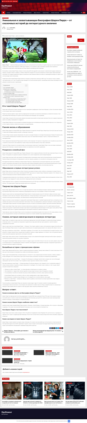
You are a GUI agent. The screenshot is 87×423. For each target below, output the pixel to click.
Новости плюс (70, 201)
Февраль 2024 (70, 129)
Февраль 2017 (70, 174)
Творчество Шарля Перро (9, 93)
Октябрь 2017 (70, 162)
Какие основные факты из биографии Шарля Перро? (17, 98)
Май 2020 (69, 151)
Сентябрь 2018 (70, 160)
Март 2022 (69, 146)
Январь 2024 (70, 132)
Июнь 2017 (69, 165)
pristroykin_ (13, 27)
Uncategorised (5, 18)
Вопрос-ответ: (7, 97)
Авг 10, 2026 (6, 405)
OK (69, 421)
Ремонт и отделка (27, 12)
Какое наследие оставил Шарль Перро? (15, 102)
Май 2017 (69, 168)
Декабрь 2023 (70, 134)
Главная (8, 12)
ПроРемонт (6, 6)
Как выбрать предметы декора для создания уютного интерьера (11, 402)
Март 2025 (69, 106)
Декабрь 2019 (70, 154)
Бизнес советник (55, 12)
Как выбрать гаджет (66, 12)
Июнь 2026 (69, 89)
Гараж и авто (46, 12)
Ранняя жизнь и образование (10, 89)
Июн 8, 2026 (69, 405)
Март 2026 (69, 98)
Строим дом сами (17, 12)
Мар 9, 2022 (16, 355)
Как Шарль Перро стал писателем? (14, 101)
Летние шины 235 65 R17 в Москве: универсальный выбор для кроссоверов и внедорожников (75, 67)
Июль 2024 (69, 115)
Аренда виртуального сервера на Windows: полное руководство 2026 (32, 402)
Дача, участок (37, 12)
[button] (81, 12)
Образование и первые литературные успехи (15, 92)
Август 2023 (69, 140)
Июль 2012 (69, 177)
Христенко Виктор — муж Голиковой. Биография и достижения (53, 354)
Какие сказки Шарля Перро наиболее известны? (16, 100)
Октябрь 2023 (70, 137)
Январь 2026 (70, 103)
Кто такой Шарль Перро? (9, 87)
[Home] (3, 12)
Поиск (69, 36)
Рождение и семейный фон (11, 90)
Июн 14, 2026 (49, 405)
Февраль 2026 (70, 101)
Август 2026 (69, 87)
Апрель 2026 (70, 95)
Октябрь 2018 (70, 157)
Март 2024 (69, 126)
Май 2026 (69, 92)
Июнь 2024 (69, 117)
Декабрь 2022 (70, 143)
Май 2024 (69, 120)
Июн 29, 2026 (28, 405)
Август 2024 (70, 112)
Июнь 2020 (69, 148)
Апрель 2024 (70, 123)
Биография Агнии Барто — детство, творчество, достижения (21, 354)
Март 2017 (69, 171)
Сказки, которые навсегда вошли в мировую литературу (15, 94)
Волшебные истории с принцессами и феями (15, 96)
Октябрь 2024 (70, 109)
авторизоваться (25, 372)
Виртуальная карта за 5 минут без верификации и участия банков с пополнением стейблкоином (74, 61)
